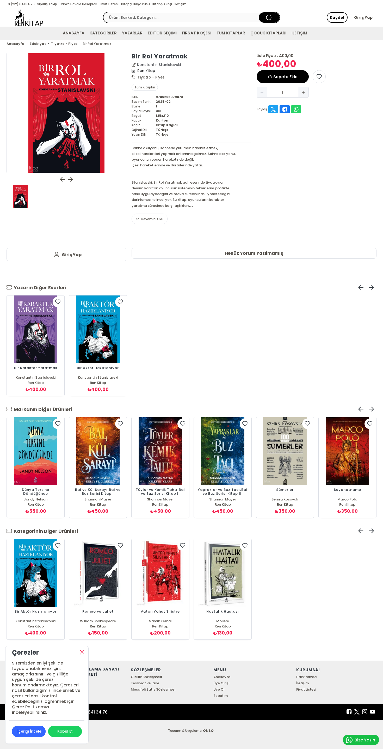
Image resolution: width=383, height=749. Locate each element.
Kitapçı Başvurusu (135, 4)
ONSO (208, 730)
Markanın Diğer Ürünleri (42, 409)
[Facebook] (349, 712)
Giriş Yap (363, 17)
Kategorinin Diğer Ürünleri (45, 531)
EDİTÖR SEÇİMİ (162, 33)
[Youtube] (372, 712)
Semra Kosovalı (284, 499)
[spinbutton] (283, 92)
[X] (357, 712)
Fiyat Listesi (109, 4)
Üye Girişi (221, 683)
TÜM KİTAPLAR (231, 33)
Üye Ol (219, 689)
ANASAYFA (73, 33)
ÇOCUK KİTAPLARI (268, 33)
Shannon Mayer (97, 499)
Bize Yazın (365, 740)
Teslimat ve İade (145, 683)
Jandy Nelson (35, 499)
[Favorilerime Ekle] (319, 76)
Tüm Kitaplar (144, 87)
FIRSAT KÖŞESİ (196, 33)
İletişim (181, 4)
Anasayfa (221, 676)
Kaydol (337, 17)
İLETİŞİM (299, 33)
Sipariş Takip (47, 4)
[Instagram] (365, 712)
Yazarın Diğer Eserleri (39, 287)
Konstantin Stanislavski (159, 65)
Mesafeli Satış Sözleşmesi (153, 689)
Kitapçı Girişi (162, 4)
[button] (262, 92)
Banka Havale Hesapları (78, 4)
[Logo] (29, 17)
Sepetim (220, 695)
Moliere (222, 621)
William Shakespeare (98, 621)
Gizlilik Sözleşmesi (146, 676)
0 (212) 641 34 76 (21, 4)
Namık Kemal (160, 621)
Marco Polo (347, 499)
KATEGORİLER (103, 33)
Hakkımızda (306, 676)
